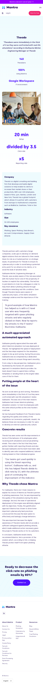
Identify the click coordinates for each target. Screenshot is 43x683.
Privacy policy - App (7, 639)
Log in (8, 13)
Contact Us (5, 629)
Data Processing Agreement (7, 659)
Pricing (4, 632)
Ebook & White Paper (34, 630)
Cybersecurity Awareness (20, 632)
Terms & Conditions (5, 647)
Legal (4, 635)
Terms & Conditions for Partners (7, 653)
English (5, 681)
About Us (5, 626)
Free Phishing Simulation (33, 635)
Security (4, 663)
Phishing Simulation (19, 627)
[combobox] (7, 681)
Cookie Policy (6, 643)
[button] (40, 7)
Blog (30, 626)
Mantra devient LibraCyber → (21, 2)
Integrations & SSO (20, 637)
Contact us (21, 582)
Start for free (34, 13)
